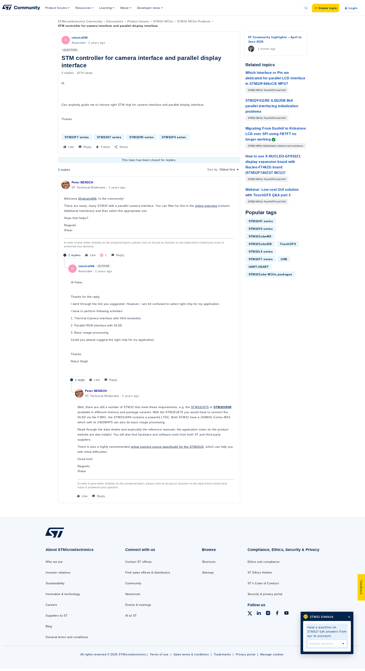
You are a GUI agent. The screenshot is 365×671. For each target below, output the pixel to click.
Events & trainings (138, 604)
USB (284, 259)
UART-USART (259, 266)
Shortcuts (208, 561)
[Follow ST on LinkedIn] (258, 613)
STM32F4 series (174, 137)
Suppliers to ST (57, 615)
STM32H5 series (141, 137)
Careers (51, 604)
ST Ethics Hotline (260, 572)
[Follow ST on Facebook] (277, 613)
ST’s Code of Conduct (263, 583)
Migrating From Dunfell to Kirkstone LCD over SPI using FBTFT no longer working (275, 134)
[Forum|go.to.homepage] (21, 8)
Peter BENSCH (82, 182)
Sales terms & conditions (191, 654)
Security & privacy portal (265, 594)
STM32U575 (200, 407)
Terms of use (159, 654)
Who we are (54, 561)
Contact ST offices (138, 561)
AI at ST (131, 615)
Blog (49, 626)
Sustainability (55, 583)
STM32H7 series (109, 137)
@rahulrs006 (87, 198)
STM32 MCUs (163, 21)
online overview (206, 205)
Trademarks (222, 654)
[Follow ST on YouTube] (286, 613)
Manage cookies (272, 654)
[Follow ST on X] (250, 614)
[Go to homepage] (76, 537)
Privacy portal (245, 654)
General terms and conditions (67, 637)
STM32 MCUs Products (193, 21)
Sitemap (208, 572)
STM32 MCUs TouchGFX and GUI (267, 90)
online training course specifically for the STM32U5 (167, 446)
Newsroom (132, 594)
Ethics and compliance (264, 561)
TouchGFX (288, 244)
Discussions (114, 21)
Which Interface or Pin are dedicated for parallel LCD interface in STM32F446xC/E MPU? (275, 78)
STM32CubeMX (260, 236)
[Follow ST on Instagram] (268, 613)
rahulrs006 (80, 37)
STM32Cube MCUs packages (270, 274)
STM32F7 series (77, 137)
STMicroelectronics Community (80, 21)
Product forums (138, 21)
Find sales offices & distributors (147, 572)
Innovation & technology (63, 594)
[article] (149, 219)
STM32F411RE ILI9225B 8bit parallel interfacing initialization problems (271, 106)
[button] (325, 8)
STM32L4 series (261, 251)
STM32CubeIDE (260, 244)
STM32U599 (222, 407)
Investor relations (58, 572)
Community (133, 583)
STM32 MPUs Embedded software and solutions (275, 146)
